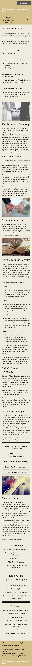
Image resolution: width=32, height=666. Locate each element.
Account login (23, 3)
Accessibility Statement (18, 656)
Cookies (20, 653)
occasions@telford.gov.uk (10, 645)
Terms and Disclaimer (9, 653)
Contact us (5, 656)
